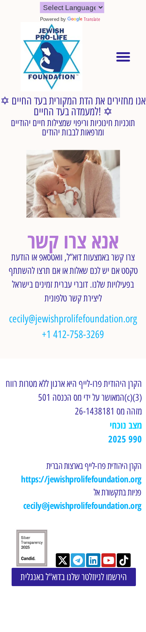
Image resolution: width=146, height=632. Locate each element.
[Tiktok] (124, 560)
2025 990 (125, 439)
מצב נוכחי (126, 425)
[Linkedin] (93, 560)
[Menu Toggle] (123, 56)
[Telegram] (78, 560)
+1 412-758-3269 (73, 334)
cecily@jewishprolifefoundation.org (73, 318)
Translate (92, 19)
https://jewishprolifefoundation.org (81, 479)
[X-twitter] (63, 560)
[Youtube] (108, 560)
